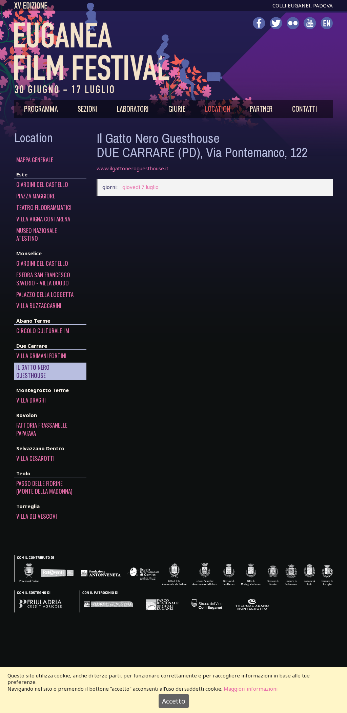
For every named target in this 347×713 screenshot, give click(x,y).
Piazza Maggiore (35, 196)
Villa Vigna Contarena (43, 219)
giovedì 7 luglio (140, 186)
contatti (304, 109)
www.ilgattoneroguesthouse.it (132, 168)
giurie (176, 109)
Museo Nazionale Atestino (36, 234)
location (217, 109)
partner (261, 109)
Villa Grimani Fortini (41, 356)
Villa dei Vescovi (36, 516)
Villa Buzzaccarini (38, 306)
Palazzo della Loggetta (45, 294)
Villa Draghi (31, 400)
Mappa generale (34, 160)
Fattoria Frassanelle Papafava (41, 429)
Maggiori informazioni (251, 688)
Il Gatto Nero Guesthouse (32, 371)
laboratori (133, 109)
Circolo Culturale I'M (42, 331)
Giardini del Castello (42, 184)
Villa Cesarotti (35, 458)
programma (41, 109)
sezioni (87, 109)
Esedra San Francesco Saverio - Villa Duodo (43, 279)
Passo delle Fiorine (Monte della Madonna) (44, 487)
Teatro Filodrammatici (44, 207)
